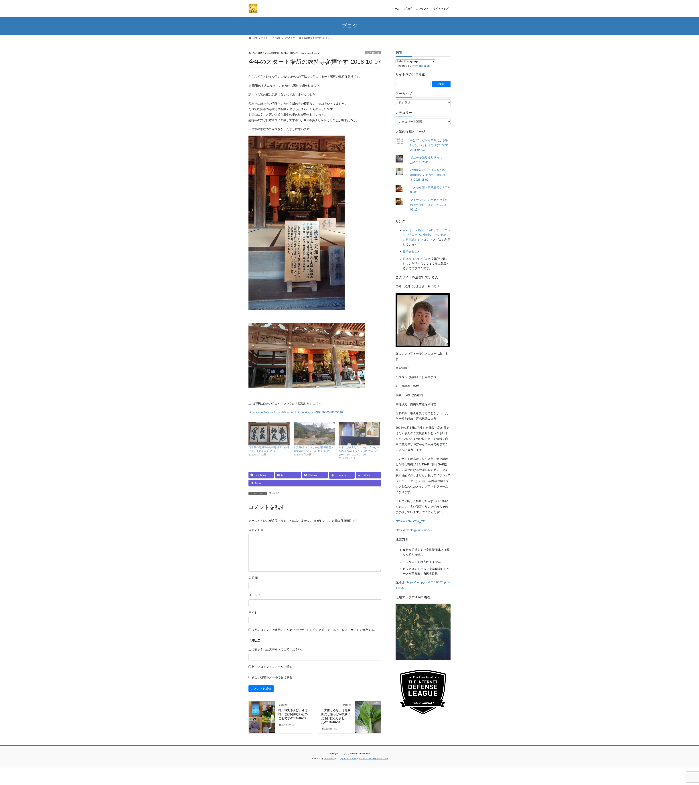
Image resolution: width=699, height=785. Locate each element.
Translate (424, 65)
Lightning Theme (348, 758)
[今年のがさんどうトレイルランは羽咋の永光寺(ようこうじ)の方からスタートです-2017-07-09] (359, 433)
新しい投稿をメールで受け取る (272, 677)
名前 (253, 577)
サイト (252, 612)
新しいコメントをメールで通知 (272, 666)
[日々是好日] (262, 714)
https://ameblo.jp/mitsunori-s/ (414, 530)
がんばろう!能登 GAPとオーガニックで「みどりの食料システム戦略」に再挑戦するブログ (427, 235)
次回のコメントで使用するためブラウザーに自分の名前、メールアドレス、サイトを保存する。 (314, 629)
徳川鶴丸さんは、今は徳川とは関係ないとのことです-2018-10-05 (293, 714)
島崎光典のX (411, 251)
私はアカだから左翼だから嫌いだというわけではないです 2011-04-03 (429, 145)
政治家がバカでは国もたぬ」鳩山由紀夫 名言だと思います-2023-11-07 (429, 175)
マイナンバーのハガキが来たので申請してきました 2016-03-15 (429, 204)
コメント (256, 529)
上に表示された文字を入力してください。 (276, 649)
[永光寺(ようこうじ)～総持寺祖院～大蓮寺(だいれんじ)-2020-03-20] (314, 433)
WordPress (329, 758)
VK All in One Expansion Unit (373, 758)
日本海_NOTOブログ (416, 258)
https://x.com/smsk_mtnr (411, 521)
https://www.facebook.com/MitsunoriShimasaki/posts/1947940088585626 (295, 412)
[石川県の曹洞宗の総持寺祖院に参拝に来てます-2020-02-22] (269, 433)
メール (254, 595)
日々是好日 (373, 52)
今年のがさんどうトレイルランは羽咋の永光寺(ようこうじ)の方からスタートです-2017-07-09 (359, 451)
